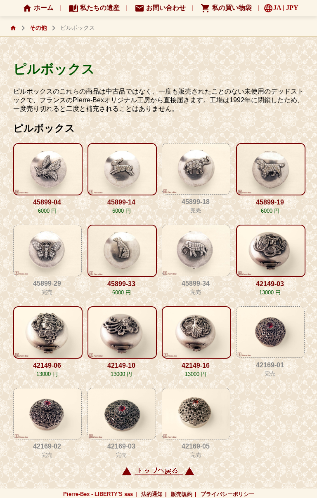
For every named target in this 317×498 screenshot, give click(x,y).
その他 (38, 28)
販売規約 (181, 494)
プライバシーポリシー (227, 494)
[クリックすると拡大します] (47, 170)
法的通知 (152, 494)
